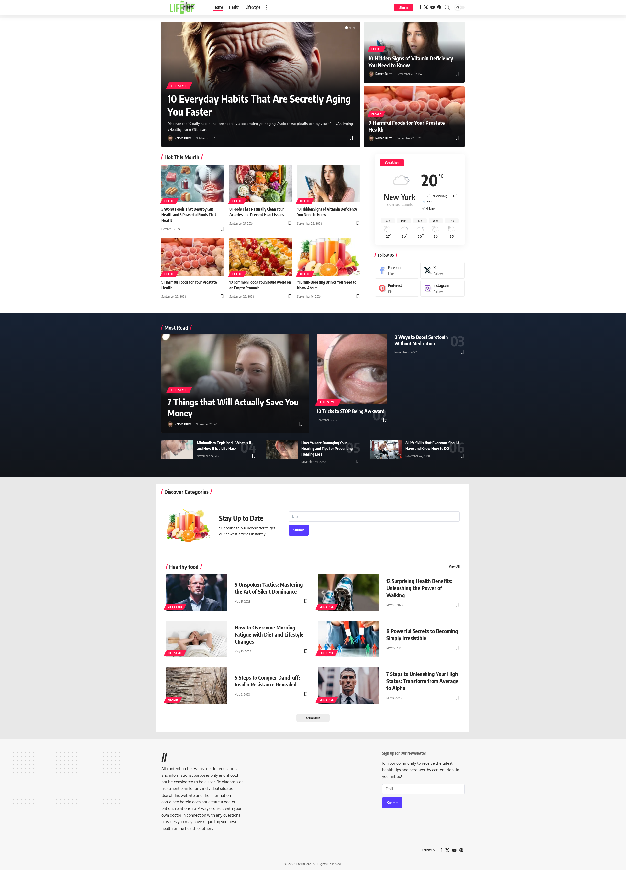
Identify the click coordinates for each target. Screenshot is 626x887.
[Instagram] (442, 288)
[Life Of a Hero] (183, 7)
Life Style (179, 86)
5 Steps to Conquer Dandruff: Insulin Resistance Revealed (267, 681)
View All (454, 566)
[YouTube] (432, 7)
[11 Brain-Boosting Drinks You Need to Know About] (328, 257)
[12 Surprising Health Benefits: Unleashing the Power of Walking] (348, 592)
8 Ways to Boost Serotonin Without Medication (421, 340)
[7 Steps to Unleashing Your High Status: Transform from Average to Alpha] (348, 685)
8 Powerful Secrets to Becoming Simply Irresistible (422, 634)
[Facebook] (420, 7)
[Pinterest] (439, 7)
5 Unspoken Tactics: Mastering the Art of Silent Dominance (269, 588)
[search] (447, 7)
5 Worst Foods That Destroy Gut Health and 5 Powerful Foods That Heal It (188, 215)
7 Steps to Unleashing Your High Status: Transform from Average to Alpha (422, 680)
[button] (346, 28)
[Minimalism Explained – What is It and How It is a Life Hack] (177, 449)
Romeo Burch (183, 138)
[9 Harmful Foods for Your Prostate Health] (192, 257)
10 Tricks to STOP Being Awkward (350, 411)
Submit (298, 530)
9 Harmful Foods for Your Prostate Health (407, 126)
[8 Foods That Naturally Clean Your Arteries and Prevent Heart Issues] (260, 183)
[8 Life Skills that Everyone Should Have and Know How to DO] (386, 449)
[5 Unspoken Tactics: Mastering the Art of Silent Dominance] (196, 592)
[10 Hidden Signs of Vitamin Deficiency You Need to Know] (328, 183)
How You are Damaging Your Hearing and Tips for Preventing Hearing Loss (327, 448)
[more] (266, 7)
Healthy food (184, 566)
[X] (426, 7)
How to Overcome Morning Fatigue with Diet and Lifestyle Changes (269, 634)
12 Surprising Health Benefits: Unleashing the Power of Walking (419, 587)
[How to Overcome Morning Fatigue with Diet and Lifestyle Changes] (196, 639)
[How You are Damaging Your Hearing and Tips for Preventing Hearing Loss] (282, 449)
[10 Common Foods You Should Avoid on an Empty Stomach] (260, 257)
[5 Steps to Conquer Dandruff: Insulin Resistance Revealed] (196, 685)
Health (376, 49)
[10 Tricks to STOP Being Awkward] (352, 369)
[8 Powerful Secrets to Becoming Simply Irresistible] (348, 639)
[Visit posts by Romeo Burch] (170, 138)
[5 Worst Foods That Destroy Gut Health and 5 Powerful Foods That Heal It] (192, 183)
